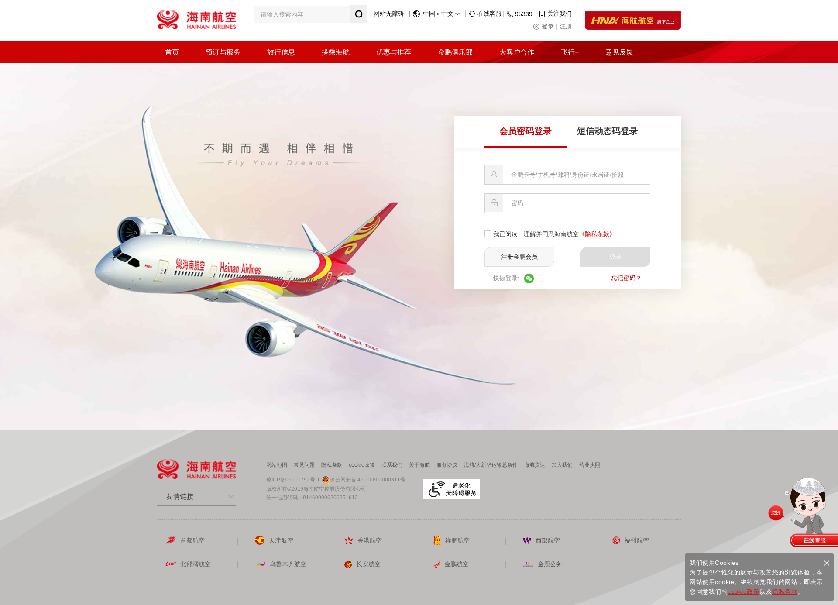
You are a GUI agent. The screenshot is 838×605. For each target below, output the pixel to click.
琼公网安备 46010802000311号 (367, 480)
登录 (548, 26)
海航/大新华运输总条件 (491, 465)
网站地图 (276, 465)
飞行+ (570, 52)
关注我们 (559, 13)
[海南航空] (196, 18)
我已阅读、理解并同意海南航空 (554, 233)
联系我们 (391, 465)
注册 (566, 26)
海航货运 (534, 465)
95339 (523, 13)
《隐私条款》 (597, 233)
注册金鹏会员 (519, 256)
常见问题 (304, 465)
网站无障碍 (389, 13)
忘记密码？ (626, 278)
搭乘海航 (336, 52)
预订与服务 (223, 52)
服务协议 (446, 465)
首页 (172, 52)
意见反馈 (619, 52)
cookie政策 (362, 465)
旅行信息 (281, 52)
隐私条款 (331, 465)
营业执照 (589, 465)
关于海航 (419, 465)
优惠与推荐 (393, 52)
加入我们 (562, 465)
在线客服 (489, 13)
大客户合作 (516, 52)
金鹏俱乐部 (455, 52)
